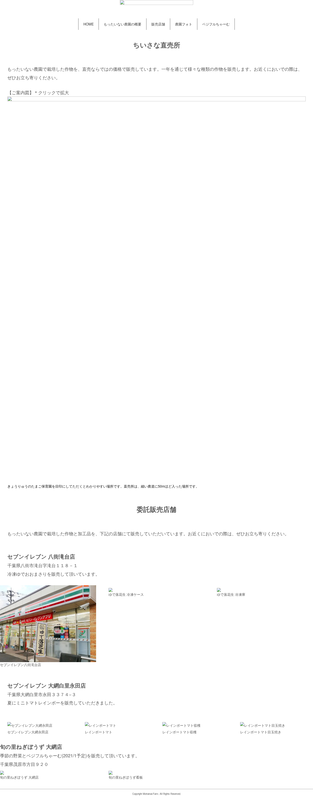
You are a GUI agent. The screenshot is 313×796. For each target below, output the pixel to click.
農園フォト (183, 24)
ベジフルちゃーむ (216, 24)
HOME (88, 24)
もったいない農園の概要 (122, 24)
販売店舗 (158, 24)
